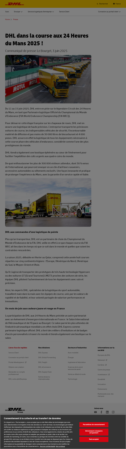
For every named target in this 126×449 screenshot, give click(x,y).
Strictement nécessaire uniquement (93, 432)
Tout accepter (94, 439)
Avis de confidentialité (47, 446)
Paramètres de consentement (94, 425)
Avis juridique (60, 446)
